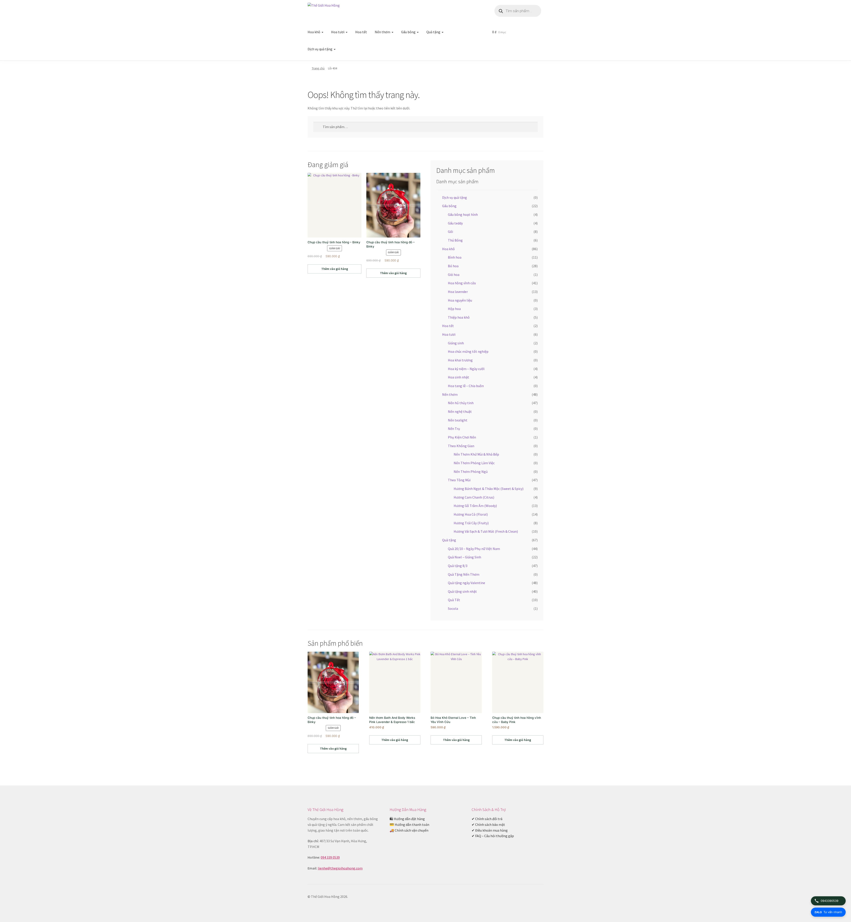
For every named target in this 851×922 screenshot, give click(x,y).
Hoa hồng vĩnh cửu (462, 283)
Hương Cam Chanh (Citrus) (474, 497)
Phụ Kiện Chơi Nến (462, 437)
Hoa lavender (458, 291)
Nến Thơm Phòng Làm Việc (474, 463)
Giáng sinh (456, 343)
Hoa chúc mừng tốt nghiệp (468, 351)
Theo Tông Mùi (459, 480)
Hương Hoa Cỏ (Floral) (471, 514)
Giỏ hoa (453, 274)
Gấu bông (408, 32)
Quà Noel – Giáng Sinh (464, 557)
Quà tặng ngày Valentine (466, 583)
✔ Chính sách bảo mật (488, 824)
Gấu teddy (455, 223)
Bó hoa (453, 266)
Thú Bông (455, 240)
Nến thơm (382, 32)
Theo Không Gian (461, 446)
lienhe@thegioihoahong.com (340, 868)
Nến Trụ (454, 428)
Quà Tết (454, 600)
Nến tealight (457, 420)
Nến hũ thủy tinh (461, 403)
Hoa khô (314, 32)
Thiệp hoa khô (459, 317)
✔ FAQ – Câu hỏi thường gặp (493, 836)
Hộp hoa (454, 308)
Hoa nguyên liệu (460, 300)
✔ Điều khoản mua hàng (490, 830)
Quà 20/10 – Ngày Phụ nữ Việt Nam (474, 548)
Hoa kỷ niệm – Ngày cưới (466, 368)
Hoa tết (361, 32)
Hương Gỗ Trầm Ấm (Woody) (475, 505)
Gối (450, 231)
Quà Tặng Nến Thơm (463, 574)
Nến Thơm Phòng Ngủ (471, 471)
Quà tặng (433, 32)
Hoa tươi (337, 32)
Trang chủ (318, 68)
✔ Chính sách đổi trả (487, 819)
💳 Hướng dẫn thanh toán (409, 824)
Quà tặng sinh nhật (462, 591)
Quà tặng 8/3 (457, 565)
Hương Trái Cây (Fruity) (471, 523)
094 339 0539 (330, 857)
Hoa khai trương (460, 360)
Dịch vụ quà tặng (320, 49)
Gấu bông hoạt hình (463, 214)
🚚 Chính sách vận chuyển (409, 830)
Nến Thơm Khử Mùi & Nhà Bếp (476, 454)
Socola (453, 608)
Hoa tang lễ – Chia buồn (466, 386)
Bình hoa (454, 257)
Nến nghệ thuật (460, 411)
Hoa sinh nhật (458, 377)
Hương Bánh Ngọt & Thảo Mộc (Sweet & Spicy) (488, 488)
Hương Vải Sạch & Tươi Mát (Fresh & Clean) (486, 531)
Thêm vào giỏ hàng (334, 269)
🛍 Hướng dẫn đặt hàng (407, 819)
